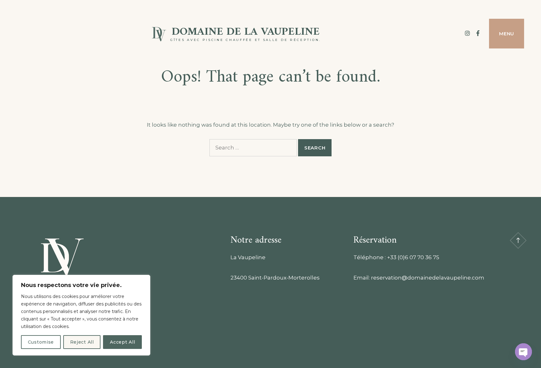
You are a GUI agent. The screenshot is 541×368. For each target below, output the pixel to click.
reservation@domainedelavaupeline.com (427, 278)
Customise (41, 342)
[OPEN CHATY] (523, 351)
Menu (506, 34)
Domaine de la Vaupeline (246, 32)
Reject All (82, 342)
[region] (81, 315)
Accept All (122, 342)
